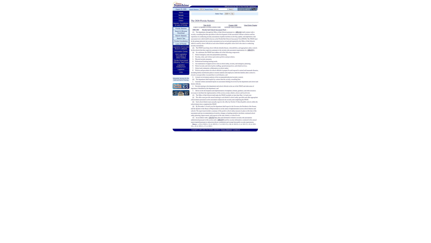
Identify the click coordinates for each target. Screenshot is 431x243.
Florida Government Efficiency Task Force (181, 61)
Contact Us (236, 129)
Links (181, 72)
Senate (181, 15)
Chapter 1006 (233, 25)
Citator (181, 20)
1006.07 (250, 50)
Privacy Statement (226, 129)
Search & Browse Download (181, 32)
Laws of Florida (181, 44)
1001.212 (239, 32)
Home (181, 12)
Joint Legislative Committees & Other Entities (181, 56)
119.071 (211, 117)
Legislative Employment (181, 66)
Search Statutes (181, 36)
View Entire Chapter (250, 25)
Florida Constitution (181, 41)
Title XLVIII (207, 25)
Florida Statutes (181, 28)
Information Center (181, 51)
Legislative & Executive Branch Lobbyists (181, 48)
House (181, 18)
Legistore (181, 69)
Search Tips (181, 38)
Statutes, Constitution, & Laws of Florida (181, 24)
